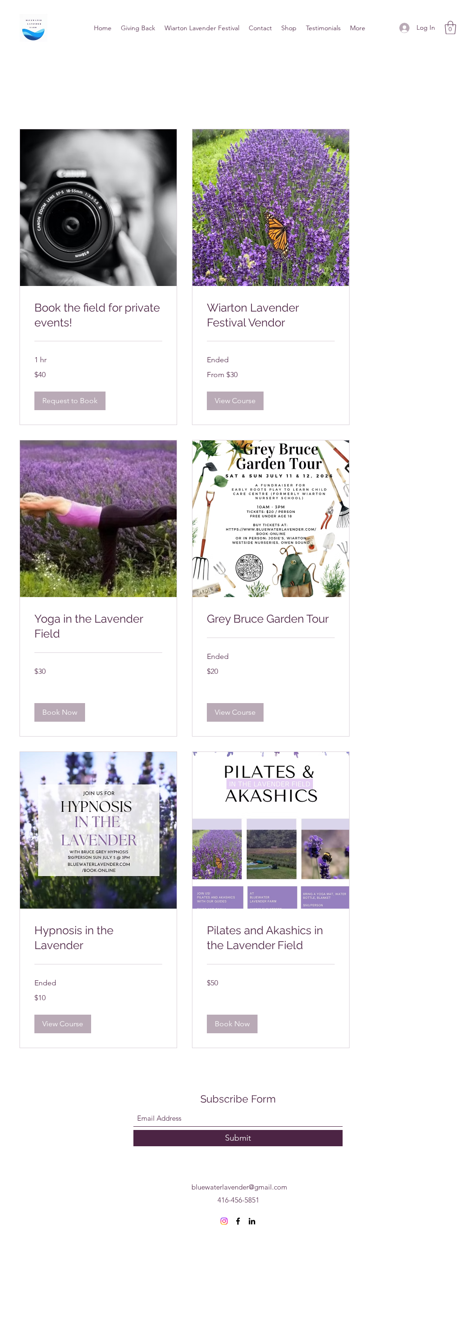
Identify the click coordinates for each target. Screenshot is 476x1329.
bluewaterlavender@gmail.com (239, 1187)
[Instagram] (224, 1221)
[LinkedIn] (252, 1221)
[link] (98, 315)
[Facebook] (238, 1221)
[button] (450, 27)
